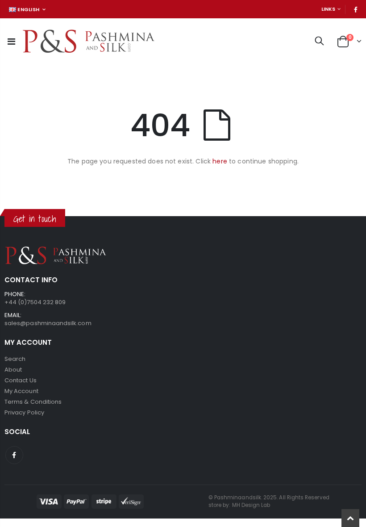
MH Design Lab (251, 505)
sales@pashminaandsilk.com (48, 323)
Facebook (14, 455)
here (219, 161)
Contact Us (20, 380)
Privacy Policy (24, 412)
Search (14, 359)
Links (328, 9)
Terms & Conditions (33, 401)
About (13, 369)
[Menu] (11, 41)
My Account (21, 391)
